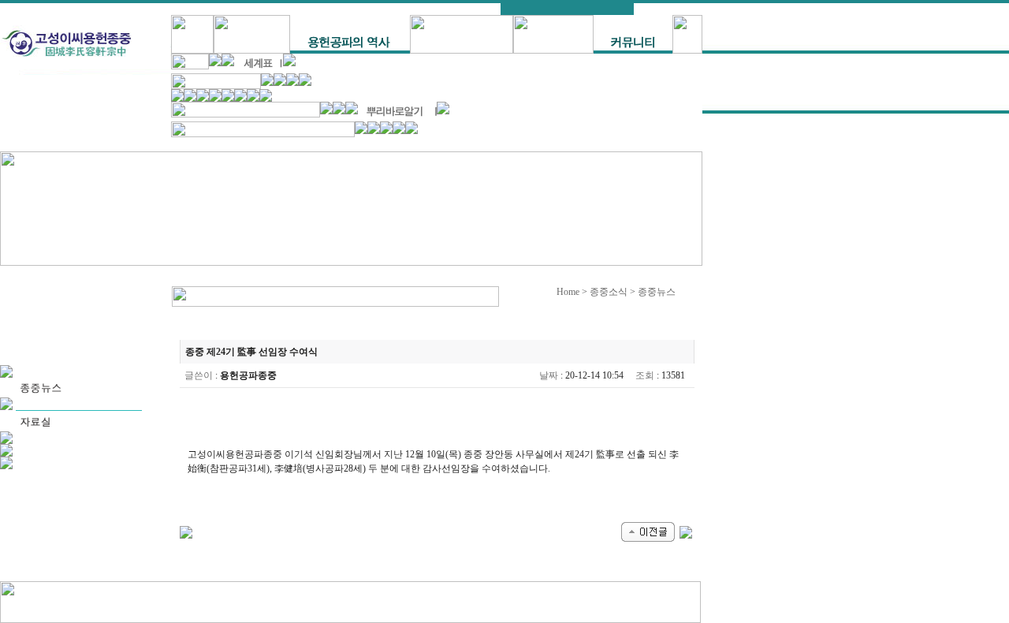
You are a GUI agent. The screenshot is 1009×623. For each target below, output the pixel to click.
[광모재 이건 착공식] (648, 530)
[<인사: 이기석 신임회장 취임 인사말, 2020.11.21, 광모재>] (685, 530)
